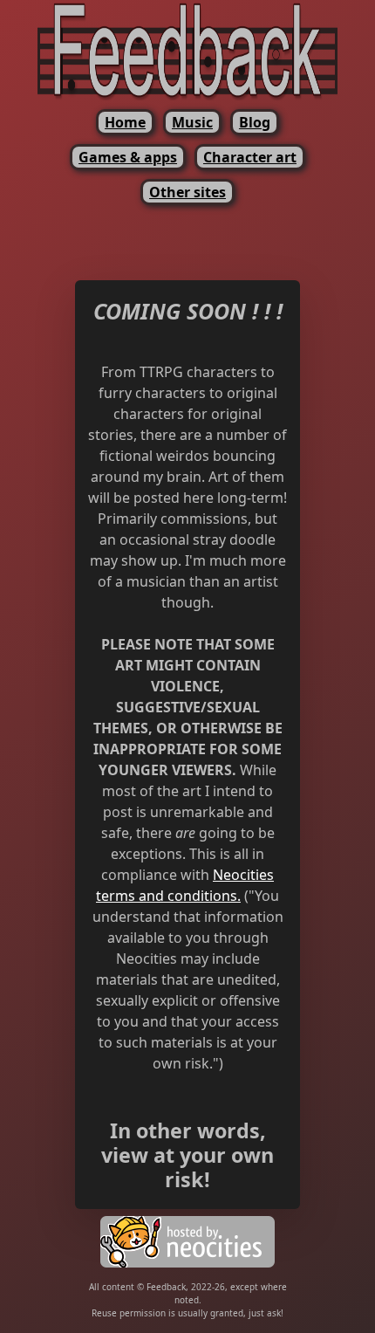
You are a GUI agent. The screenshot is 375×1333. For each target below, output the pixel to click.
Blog (254, 122)
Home (125, 122)
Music (192, 122)
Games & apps (127, 157)
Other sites (187, 192)
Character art (250, 157)
